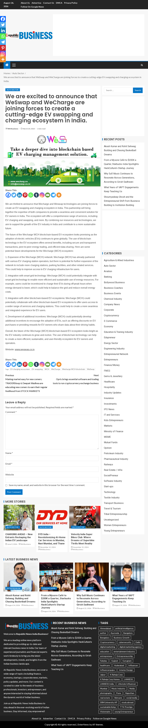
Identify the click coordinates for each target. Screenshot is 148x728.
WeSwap (91, 369)
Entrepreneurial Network (116, 354)
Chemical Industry (113, 299)
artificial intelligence (124, 628)
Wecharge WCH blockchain (73, 369)
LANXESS (128, 679)
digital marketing (107, 647)
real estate (105, 697)
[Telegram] (53, 195)
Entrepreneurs (111, 359)
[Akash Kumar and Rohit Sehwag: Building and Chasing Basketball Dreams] (21, 577)
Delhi (138, 642)
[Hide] (1, 65)
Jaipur (103, 674)
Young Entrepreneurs (114, 530)
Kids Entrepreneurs (113, 420)
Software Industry (113, 481)
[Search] (142, 65)
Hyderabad (119, 665)
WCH (47, 369)
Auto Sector (12, 90)
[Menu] (14, 65)
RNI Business (13, 129)
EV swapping (37, 369)
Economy (108, 326)
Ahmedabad (105, 628)
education (104, 651)
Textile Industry (112, 497)
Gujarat (114, 661)
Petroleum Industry (113, 453)
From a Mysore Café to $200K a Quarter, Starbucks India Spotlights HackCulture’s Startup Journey (121, 164)
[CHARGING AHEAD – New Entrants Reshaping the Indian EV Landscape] (19, 517)
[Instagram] (42, 195)
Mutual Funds (111, 442)
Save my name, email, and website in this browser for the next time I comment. (47, 485)
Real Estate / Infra (113, 470)
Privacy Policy (70, 3)
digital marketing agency (130, 647)
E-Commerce (110, 321)
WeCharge (55, 369)
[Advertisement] (100, 34)
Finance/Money (112, 365)
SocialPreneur (111, 475)
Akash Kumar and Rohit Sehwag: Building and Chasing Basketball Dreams (120, 150)
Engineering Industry (114, 348)
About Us (25, 3)
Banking (108, 276)
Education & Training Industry (118, 332)
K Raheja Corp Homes (110, 679)
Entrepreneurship (125, 656)
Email (8, 463)
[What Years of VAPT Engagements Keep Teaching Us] (128, 577)
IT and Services (112, 414)
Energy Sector (111, 343)
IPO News (109, 409)
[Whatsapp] (30, 195)
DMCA (59, 3)
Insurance (109, 398)
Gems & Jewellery (113, 376)
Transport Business (114, 503)
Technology (109, 492)
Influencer (133, 665)
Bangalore (128, 633)
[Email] (47, 195)
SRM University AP (108, 702)
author (103, 633)
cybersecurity (125, 642)
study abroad (127, 702)
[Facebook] (8, 195)
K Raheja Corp (116, 674)
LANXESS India (107, 684)
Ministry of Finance (113, 431)
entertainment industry (124, 651)
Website (9, 474)
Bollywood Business (114, 282)
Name (9, 453)
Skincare (118, 697)
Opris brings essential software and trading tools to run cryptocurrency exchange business (76, 379)
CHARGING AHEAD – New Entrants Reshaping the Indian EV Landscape (19, 537)
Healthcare (109, 381)
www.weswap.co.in (25, 349)
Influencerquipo (107, 670)
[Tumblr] (36, 195)
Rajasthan (129, 693)
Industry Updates (112, 392)
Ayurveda (115, 633)
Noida (132, 688)
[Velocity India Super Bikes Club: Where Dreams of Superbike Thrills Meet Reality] (84, 517)
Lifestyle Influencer (127, 684)
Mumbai (103, 688)
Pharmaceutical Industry (116, 459)
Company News (112, 304)
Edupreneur (109, 337)
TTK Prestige (126, 707)
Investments (110, 403)
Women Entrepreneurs (115, 525)
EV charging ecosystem (20, 369)
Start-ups (108, 486)
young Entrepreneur (124, 711)
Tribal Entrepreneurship (115, 514)
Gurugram (127, 661)
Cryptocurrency (111, 315)
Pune (118, 693)
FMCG (107, 370)
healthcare (105, 665)
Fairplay (103, 661)
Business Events (112, 293)
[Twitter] (13, 195)
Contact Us (48, 3)
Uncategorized (111, 519)
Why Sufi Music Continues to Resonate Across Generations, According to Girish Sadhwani (119, 177)
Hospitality (109, 387)
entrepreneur (106, 656)
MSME (107, 437)
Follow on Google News (32, 6)
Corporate (109, 310)
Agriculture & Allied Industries (119, 260)
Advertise (36, 3)
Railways (108, 464)
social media (131, 697)
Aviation (108, 271)
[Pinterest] (25, 195)
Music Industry (118, 688)
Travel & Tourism (112, 508)
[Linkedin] (19, 195)
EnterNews (83, 724)
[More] (58, 195)
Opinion (108, 448)
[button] (14, 65)
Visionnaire (105, 711)
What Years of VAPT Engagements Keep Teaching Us (123, 598)
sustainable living (108, 707)
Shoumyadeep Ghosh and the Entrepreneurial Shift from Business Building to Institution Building (122, 201)
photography (106, 693)
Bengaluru (104, 637)
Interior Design (126, 670)
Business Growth (122, 637)
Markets (108, 425)
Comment (11, 412)
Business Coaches (113, 288)
